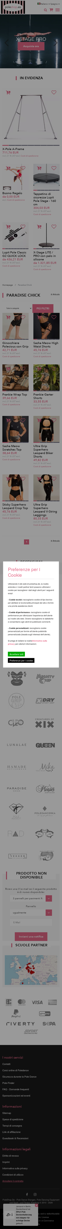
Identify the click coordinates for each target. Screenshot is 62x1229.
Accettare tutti (16, 654)
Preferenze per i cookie (21, 660)
